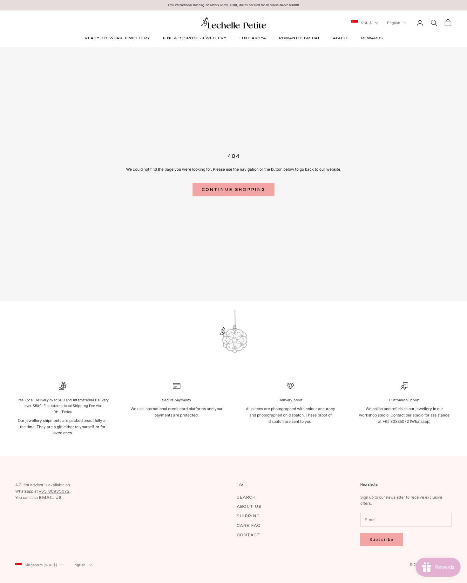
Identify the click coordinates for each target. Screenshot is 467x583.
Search (246, 497)
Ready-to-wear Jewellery (117, 38)
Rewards (372, 38)
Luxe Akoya (252, 38)
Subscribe (381, 539)
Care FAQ (249, 525)
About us (249, 506)
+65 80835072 (54, 491)
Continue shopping (234, 189)
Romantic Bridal (299, 38)
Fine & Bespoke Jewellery (195, 38)
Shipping (248, 516)
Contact (248, 535)
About (340, 38)
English (393, 23)
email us (50, 497)
